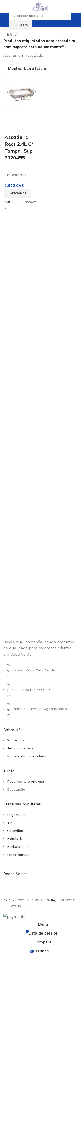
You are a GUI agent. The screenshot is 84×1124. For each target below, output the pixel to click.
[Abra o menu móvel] (5, 20)
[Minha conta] (75, 20)
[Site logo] (40, 6)
